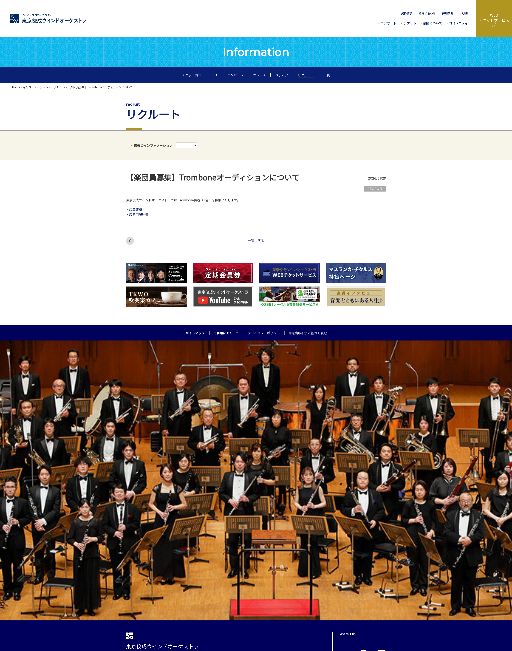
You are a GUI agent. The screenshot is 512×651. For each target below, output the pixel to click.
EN (466, 13)
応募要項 (135, 209)
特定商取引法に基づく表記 (307, 332)
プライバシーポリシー (264, 332)
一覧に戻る (256, 240)
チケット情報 (191, 75)
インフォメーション (35, 87)
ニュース (259, 75)
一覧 (327, 75)
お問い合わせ (427, 13)
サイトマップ (195, 332)
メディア (281, 75)
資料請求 (406, 13)
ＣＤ (214, 75)
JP (461, 13)
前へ (130, 241)
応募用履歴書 (138, 214)
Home (16, 87)
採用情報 (447, 13)
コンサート (235, 75)
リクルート (306, 75)
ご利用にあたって (226, 332)
